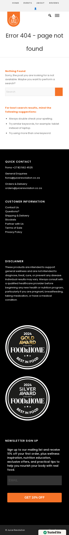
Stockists (10, 219)
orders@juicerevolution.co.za (23, 188)
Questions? (12, 211)
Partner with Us (14, 224)
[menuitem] (15, 3)
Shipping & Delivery (17, 215)
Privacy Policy (13, 232)
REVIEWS (54, 2)
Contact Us (12, 207)
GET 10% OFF (35, 497)
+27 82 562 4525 (22, 167)
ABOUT (40, 2)
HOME (15, 2)
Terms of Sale (13, 228)
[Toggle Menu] (57, 15)
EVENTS (27, 2)
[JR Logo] (29, 19)
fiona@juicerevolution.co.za (22, 178)
